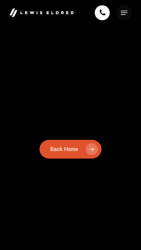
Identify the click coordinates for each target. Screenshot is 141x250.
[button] (124, 12)
